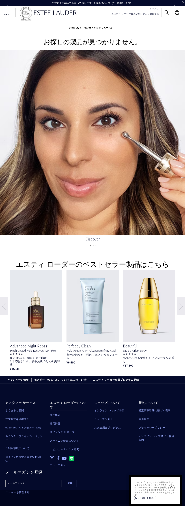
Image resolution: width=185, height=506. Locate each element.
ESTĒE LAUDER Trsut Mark (26, 13)
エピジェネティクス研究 (64, 449)
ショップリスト (103, 419)
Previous (7, 6)
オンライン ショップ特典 (109, 410)
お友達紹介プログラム (107, 427)
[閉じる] (171, 487)
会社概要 (55, 414)
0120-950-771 (102, 3)
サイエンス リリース (62, 432)
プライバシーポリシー (152, 427)
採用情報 (55, 423)
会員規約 (144, 419)
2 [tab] (92, 246)
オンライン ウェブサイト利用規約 (156, 438)
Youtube (64, 458)
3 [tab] (95, 246)
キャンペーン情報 (18, 379)
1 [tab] (90, 246)
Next (174, 6)
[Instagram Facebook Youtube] (68, 457)
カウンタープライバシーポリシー (24, 438)
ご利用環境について (17, 448)
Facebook (58, 458)
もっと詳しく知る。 (145, 498)
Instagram (52, 458)
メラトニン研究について (64, 440)
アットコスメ (58, 465)
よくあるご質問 (14, 410)
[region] (155, 490)
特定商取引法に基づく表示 (155, 410)
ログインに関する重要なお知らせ (24, 458)
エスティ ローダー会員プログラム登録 (116, 379)
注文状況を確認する (17, 419)
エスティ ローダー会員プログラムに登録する (135, 13)
